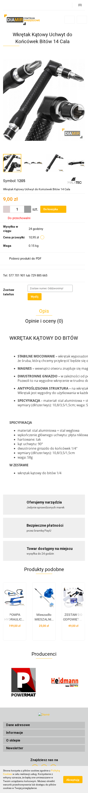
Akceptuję (72, 779)
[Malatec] (74, 180)
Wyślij (34, 296)
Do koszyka (51, 209)
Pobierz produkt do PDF (25, 258)
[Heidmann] (64, 682)
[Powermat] (23, 682)
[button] (44, 725)
